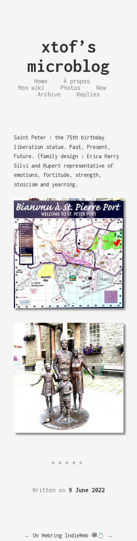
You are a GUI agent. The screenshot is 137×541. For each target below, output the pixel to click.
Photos (70, 87)
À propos (77, 81)
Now (101, 87)
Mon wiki (31, 87)
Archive (49, 94)
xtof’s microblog (68, 56)
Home (40, 81)
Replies (88, 94)
